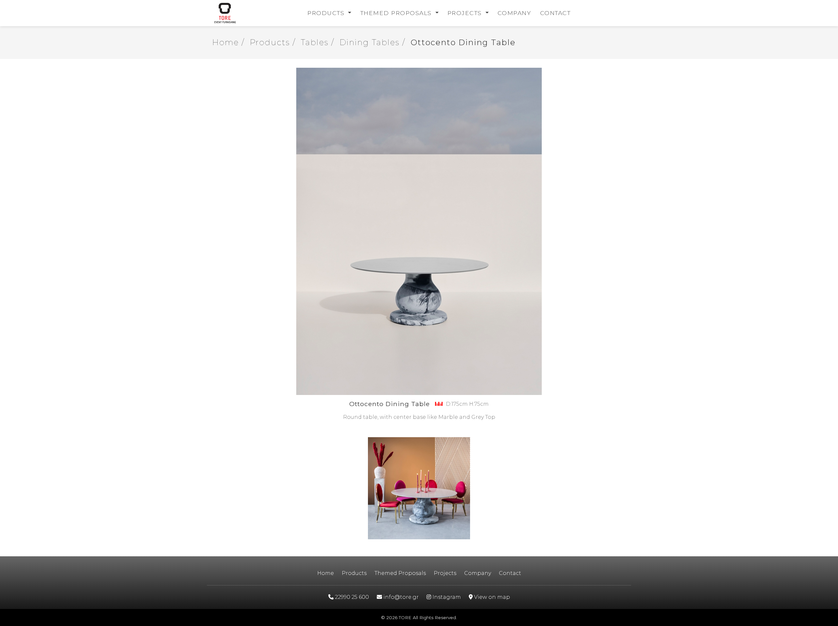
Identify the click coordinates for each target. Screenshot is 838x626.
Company (514, 12)
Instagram (446, 597)
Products (327, 12)
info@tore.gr (400, 597)
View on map (491, 597)
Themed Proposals (397, 12)
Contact (555, 12)
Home (325, 573)
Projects (465, 12)
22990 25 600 (351, 597)
